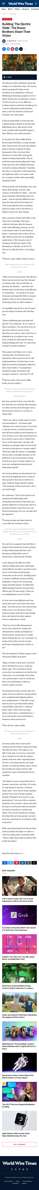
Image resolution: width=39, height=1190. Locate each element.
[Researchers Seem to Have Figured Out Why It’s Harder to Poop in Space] (19, 1062)
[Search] (36, 3)
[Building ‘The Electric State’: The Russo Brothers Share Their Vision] (19, 62)
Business (25, 9)
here (21, 853)
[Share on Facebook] (4, 49)
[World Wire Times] (20, 3)
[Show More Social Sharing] (25, 49)
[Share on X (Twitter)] (8, 49)
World (10, 9)
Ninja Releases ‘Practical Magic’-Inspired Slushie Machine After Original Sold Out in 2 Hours (19, 1046)
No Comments (16, 44)
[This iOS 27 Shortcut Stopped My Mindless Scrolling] (19, 1092)
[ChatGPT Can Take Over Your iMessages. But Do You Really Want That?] (19, 944)
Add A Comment (19, 1144)
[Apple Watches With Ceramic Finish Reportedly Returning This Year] (19, 1121)
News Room (12, 41)
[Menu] (3, 3)
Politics (17, 9)
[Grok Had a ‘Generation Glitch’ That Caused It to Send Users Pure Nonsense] (19, 915)
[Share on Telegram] (17, 49)
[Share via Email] (21, 49)
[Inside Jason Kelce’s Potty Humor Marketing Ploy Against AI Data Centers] (19, 1002)
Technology (7, 19)
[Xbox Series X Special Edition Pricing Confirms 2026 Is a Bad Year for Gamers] (19, 973)
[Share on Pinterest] (12, 49)
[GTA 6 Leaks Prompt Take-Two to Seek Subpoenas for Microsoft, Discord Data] (19, 886)
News (4, 9)
